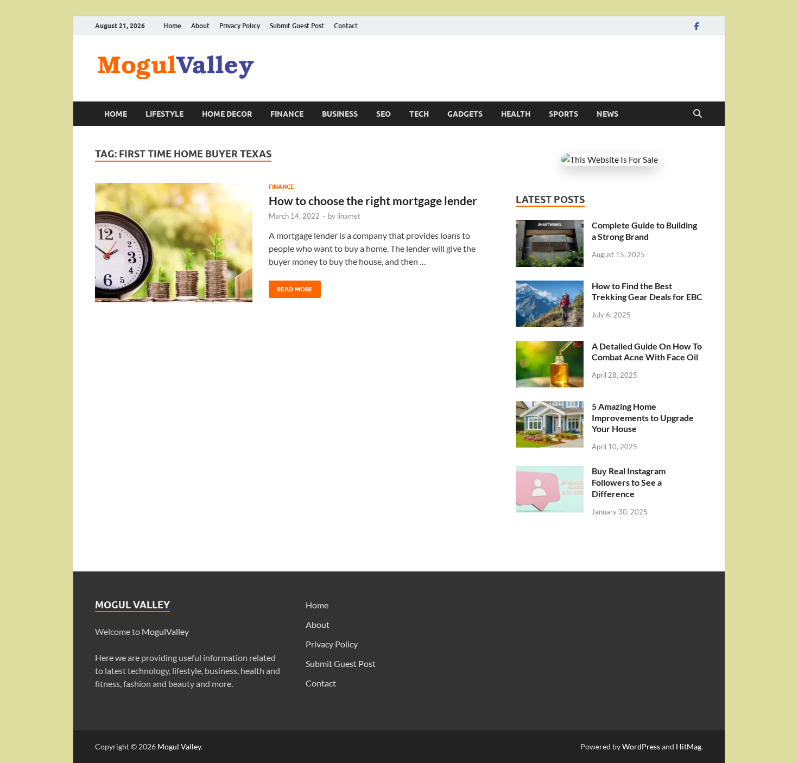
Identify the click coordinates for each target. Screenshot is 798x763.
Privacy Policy (239, 26)
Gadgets (465, 114)
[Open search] (697, 113)
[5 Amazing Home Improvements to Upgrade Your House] (550, 407)
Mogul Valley (179, 746)
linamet (348, 216)
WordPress (641, 746)
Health (515, 114)
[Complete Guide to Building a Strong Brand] (550, 226)
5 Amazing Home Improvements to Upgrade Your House (643, 417)
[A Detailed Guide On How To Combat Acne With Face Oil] (550, 347)
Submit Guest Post (297, 26)
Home (172, 26)
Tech (419, 114)
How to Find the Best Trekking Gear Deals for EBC (647, 291)
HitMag (688, 746)
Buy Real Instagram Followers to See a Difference (629, 482)
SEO (383, 114)
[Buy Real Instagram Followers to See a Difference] (550, 472)
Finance (286, 114)
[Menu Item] (696, 25)
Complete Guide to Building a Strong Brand (644, 230)
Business (340, 114)
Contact (346, 26)
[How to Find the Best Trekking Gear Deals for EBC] (550, 287)
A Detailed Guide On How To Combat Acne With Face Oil (647, 352)
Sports (563, 114)
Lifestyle (164, 114)
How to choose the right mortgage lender (373, 200)
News (607, 114)
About (200, 26)
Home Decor (227, 114)
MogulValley (165, 631)
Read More (291, 287)
